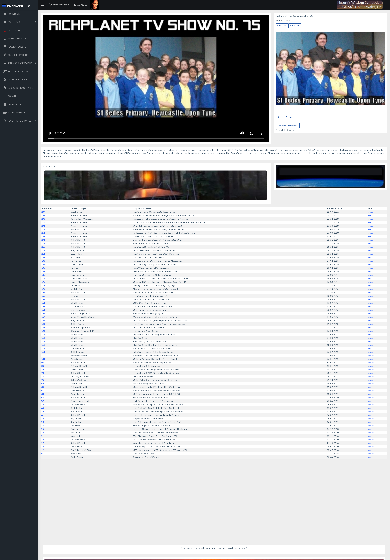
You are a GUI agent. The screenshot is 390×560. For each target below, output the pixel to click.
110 (43, 355)
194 (43, 271)
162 (43, 306)
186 (43, 275)
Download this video (288, 125)
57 (42, 397)
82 (42, 369)
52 (42, 401)
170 (43, 289)
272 (43, 229)
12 (42, 450)
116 (43, 345)
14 (42, 446)
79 (42, 373)
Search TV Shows (60, 4)
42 (42, 411)
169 (43, 292)
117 (43, 341)
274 (43, 225)
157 (43, 317)
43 (42, 408)
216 (43, 246)
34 (42, 432)
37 (42, 425)
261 (43, 232)
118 (43, 338)
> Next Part (295, 25)
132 (43, 327)
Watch (371, 211)
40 (42, 418)
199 (43, 261)
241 (43, 236)
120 (43, 331)
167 (43, 299)
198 (43, 264)
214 (43, 253)
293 (43, 215)
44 (42, 404)
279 (43, 218)
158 (43, 313)
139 (43, 324)
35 (42, 429)
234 (43, 239)
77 (42, 376)
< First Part (281, 25)
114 (43, 352)
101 (43, 359)
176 (43, 278)
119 (43, 334)
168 (43, 296)
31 (42, 436)
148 (43, 320)
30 (42, 439)
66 (42, 387)
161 (43, 310)
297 (43, 211)
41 (42, 415)
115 (43, 348)
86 (42, 366)
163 (43, 303)
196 (43, 268)
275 (43, 222)
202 (43, 257)
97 (42, 362)
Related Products (286, 117)
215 (43, 250)
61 (42, 390)
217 (43, 243)
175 (43, 282)
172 (43, 285)
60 (42, 394)
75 (42, 380)
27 (42, 443)
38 (42, 422)
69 (42, 383)
